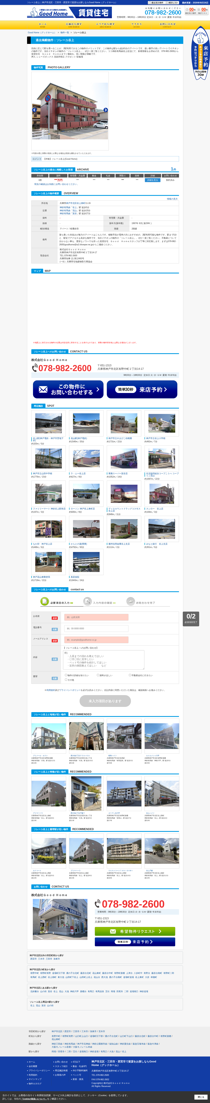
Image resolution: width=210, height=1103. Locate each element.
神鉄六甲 (74, 991)
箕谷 (75, 213)
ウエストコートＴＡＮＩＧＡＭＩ (120, 870)
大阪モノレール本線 (82, 1047)
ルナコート (37, 870)
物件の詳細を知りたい (78, 675)
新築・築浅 (78, 1079)
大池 (67, 991)
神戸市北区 (71, 203)
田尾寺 (119, 991)
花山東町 (96, 973)
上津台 (129, 973)
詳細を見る (152, 180)
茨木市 (102, 1031)
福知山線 (113, 1044)
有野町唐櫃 (119, 973)
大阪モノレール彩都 (61, 1047)
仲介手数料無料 (80, 1070)
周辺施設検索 (61, 1070)
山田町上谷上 (86, 977)
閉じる (201, 1097)
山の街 (43, 991)
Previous (34, 110)
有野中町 (34, 973)
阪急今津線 (153, 1044)
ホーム (32, 1062)
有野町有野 (45, 973)
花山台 (97, 977)
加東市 (56, 959)
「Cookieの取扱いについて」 (34, 1099)
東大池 (61, 977)
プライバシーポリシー (70, 690)
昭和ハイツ (112, 756)
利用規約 (51, 690)
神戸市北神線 (83, 1044)
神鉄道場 (144, 991)
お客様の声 (60, 1075)
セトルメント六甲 (152, 756)
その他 (71, 680)
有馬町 (33, 977)
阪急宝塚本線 (139, 1044)
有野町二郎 (168, 973)
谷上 (75, 207)
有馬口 (91, 991)
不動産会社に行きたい (142, 675)
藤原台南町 (156, 973)
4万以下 (76, 1062)
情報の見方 (172, 199)
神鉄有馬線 (65, 207)
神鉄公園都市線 (99, 1044)
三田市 (49, 959)
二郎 (126, 991)
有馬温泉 (99, 991)
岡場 (113, 991)
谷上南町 (52, 977)
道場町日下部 (58, 973)
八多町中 (138, 973)
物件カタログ (35, 1083)
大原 (147, 977)
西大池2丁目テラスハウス (80, 756)
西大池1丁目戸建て (78, 813)
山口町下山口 (126, 1036)
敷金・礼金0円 (80, 1066)
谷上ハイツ (150, 813)
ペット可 (77, 1075)
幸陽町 (154, 977)
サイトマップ (35, 1079)
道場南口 (134, 991)
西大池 (104, 977)
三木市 (41, 959)
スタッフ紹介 (61, 1066)
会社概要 (33, 1066)
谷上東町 (81, 203)
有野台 (147, 973)
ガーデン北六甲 (114, 813)
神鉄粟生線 (125, 1044)
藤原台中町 (107, 973)
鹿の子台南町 (115, 977)
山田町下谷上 (71, 977)
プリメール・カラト (40, 756)
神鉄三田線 (57, 1044)
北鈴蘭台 (34, 991)
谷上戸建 (149, 870)
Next (106, 110)
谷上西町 (42, 977)
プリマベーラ (38, 813)
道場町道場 (128, 977)
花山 (75, 210)
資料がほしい (106, 675)
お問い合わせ (61, 1062)
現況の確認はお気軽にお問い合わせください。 (56, 184)
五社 (107, 991)
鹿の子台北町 (72, 973)
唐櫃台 (83, 991)
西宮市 (33, 959)
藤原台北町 (85, 973)
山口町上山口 (81, 1036)
